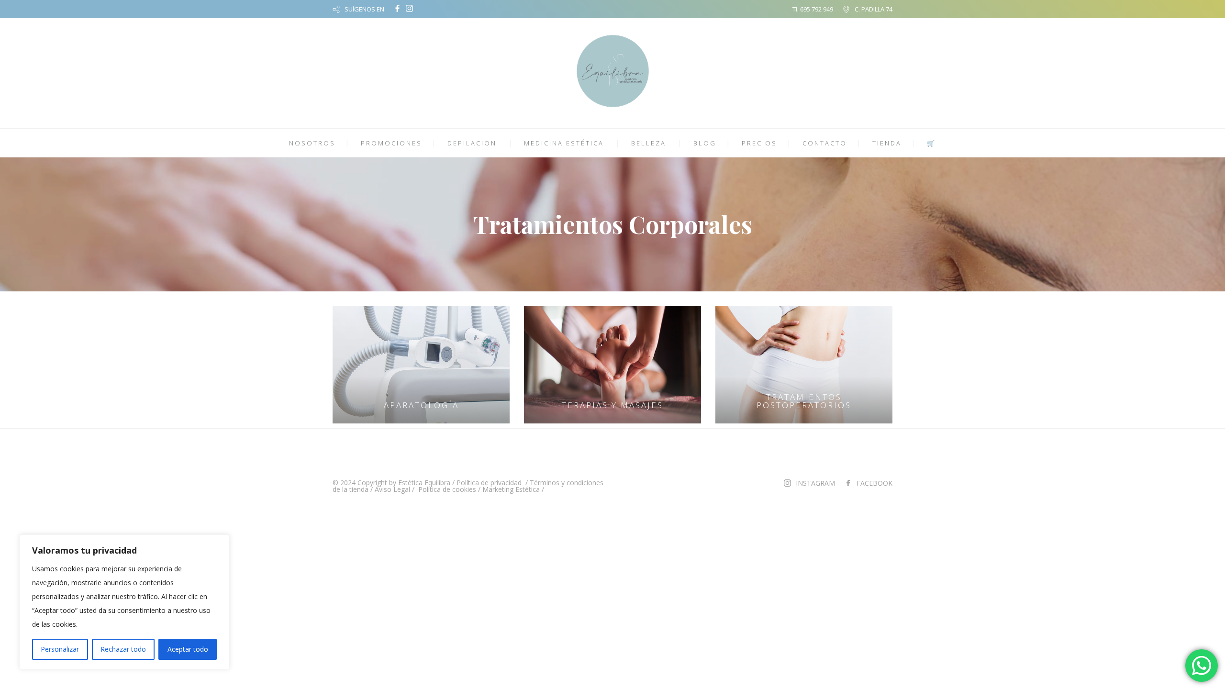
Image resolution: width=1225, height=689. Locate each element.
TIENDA (887, 143)
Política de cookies (447, 489)
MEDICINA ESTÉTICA (564, 143)
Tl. (796, 9)
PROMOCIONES (391, 143)
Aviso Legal (392, 489)
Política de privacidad (489, 482)
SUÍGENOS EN (364, 9)
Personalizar (60, 649)
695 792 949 (816, 9)
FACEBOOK (874, 483)
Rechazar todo (123, 649)
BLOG (704, 143)
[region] (124, 602)
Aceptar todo (187, 649)
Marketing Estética (511, 489)
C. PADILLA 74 (873, 9)
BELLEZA (648, 143)
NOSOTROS (312, 143)
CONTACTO (824, 143)
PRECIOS (759, 143)
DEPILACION (472, 143)
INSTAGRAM (815, 483)
